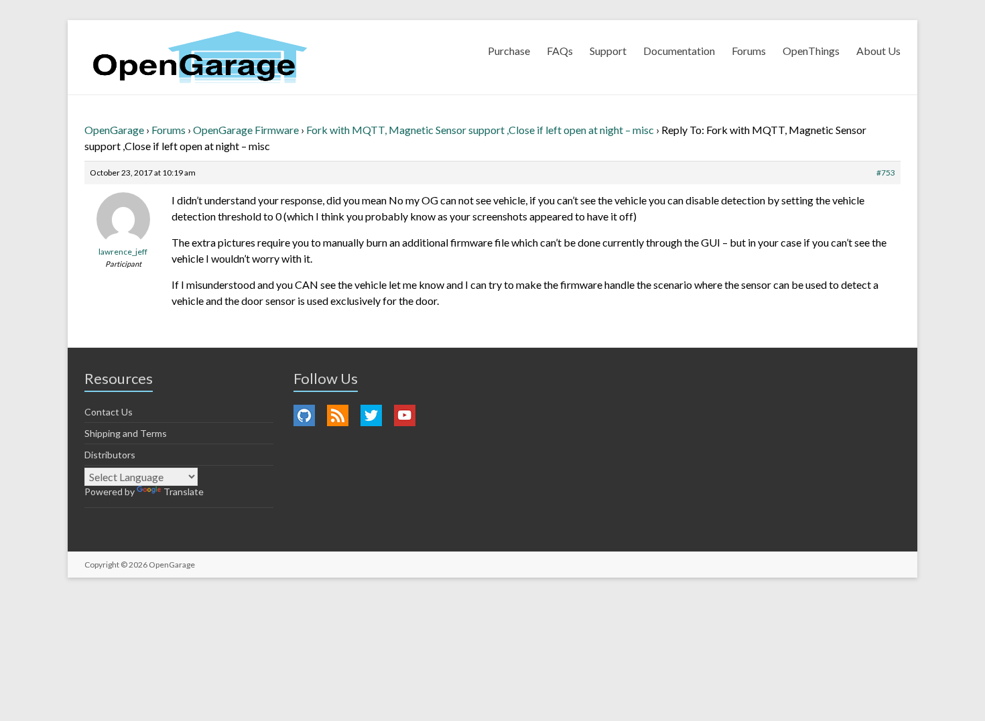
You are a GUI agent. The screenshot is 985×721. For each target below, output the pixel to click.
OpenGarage (114, 129)
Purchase (509, 50)
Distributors (109, 454)
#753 (885, 173)
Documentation (679, 50)
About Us (878, 50)
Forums (749, 50)
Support (608, 50)
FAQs (560, 50)
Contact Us (108, 411)
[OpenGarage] (200, 57)
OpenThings (811, 50)
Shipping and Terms (125, 433)
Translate (183, 491)
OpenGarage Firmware (246, 129)
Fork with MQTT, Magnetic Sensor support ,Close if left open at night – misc (480, 129)
